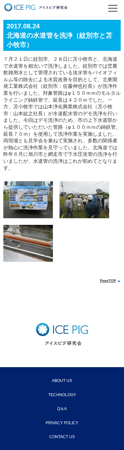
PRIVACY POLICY (62, 423)
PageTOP (108, 281)
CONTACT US (62, 436)
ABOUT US (62, 380)
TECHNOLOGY (62, 395)
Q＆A (62, 408)
